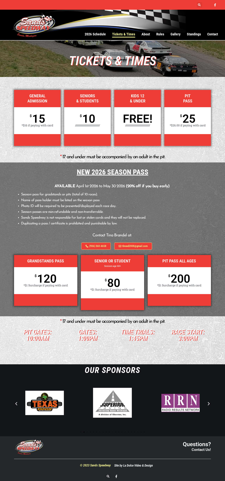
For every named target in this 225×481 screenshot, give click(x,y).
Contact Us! (201, 450)
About (146, 34)
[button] (199, 5)
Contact (212, 34)
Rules (160, 34)
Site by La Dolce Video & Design (133, 465)
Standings (194, 34)
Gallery (176, 34)
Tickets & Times (123, 34)
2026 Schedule (95, 34)
